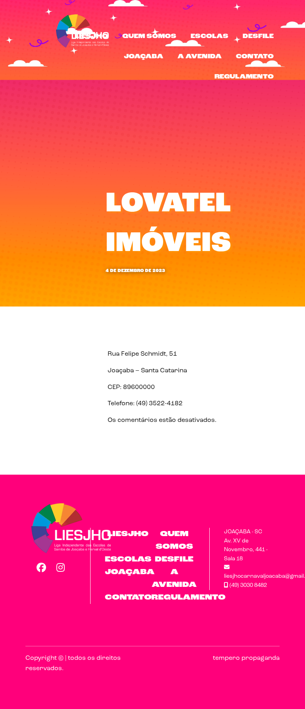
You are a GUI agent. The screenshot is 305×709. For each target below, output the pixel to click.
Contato (255, 57)
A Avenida (200, 57)
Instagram (61, 567)
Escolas (209, 36)
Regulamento (244, 77)
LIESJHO (91, 36)
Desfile (258, 36)
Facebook (41, 567)
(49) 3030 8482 (247, 585)
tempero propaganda (246, 658)
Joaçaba (143, 57)
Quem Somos (149, 36)
